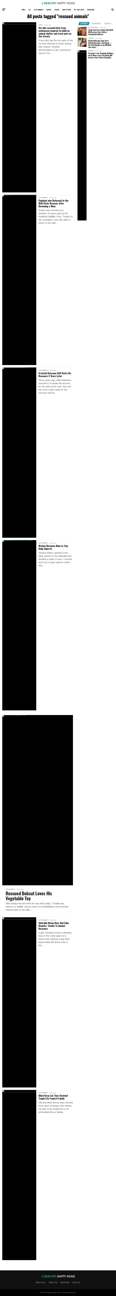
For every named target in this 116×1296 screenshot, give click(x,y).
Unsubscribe (65, 1282)
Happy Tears (66, 9)
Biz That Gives (79, 9)
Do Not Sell (76, 1282)
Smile (23, 9)
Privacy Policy (40, 1282)
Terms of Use (53, 1282)
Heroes (48, 9)
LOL (30, 9)
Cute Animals (38, 9)
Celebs (56, 9)
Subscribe (90, 9)
